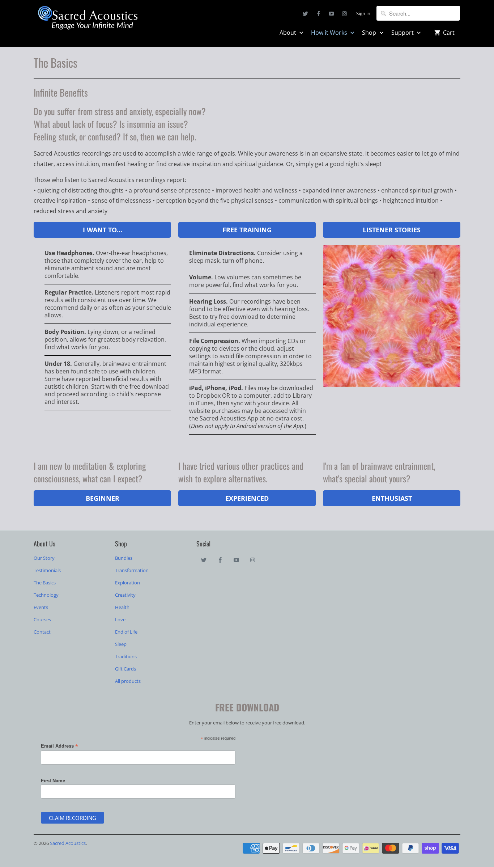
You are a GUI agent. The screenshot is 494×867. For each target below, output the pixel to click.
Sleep (121, 644)
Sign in (363, 13)
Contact (42, 632)
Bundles (123, 558)
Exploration (127, 582)
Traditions (126, 656)
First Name (53, 780)
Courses (42, 619)
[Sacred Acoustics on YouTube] (331, 13)
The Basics (45, 582)
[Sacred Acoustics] (88, 19)
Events (41, 607)
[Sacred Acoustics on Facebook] (318, 13)
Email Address (59, 746)
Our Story (44, 558)
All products (128, 681)
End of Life (126, 632)
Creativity (125, 595)
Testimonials (47, 570)
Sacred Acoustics (68, 843)
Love (120, 619)
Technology (46, 595)
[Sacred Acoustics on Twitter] (305, 13)
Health (122, 607)
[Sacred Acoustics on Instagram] (344, 13)
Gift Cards (125, 668)
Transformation (132, 570)
